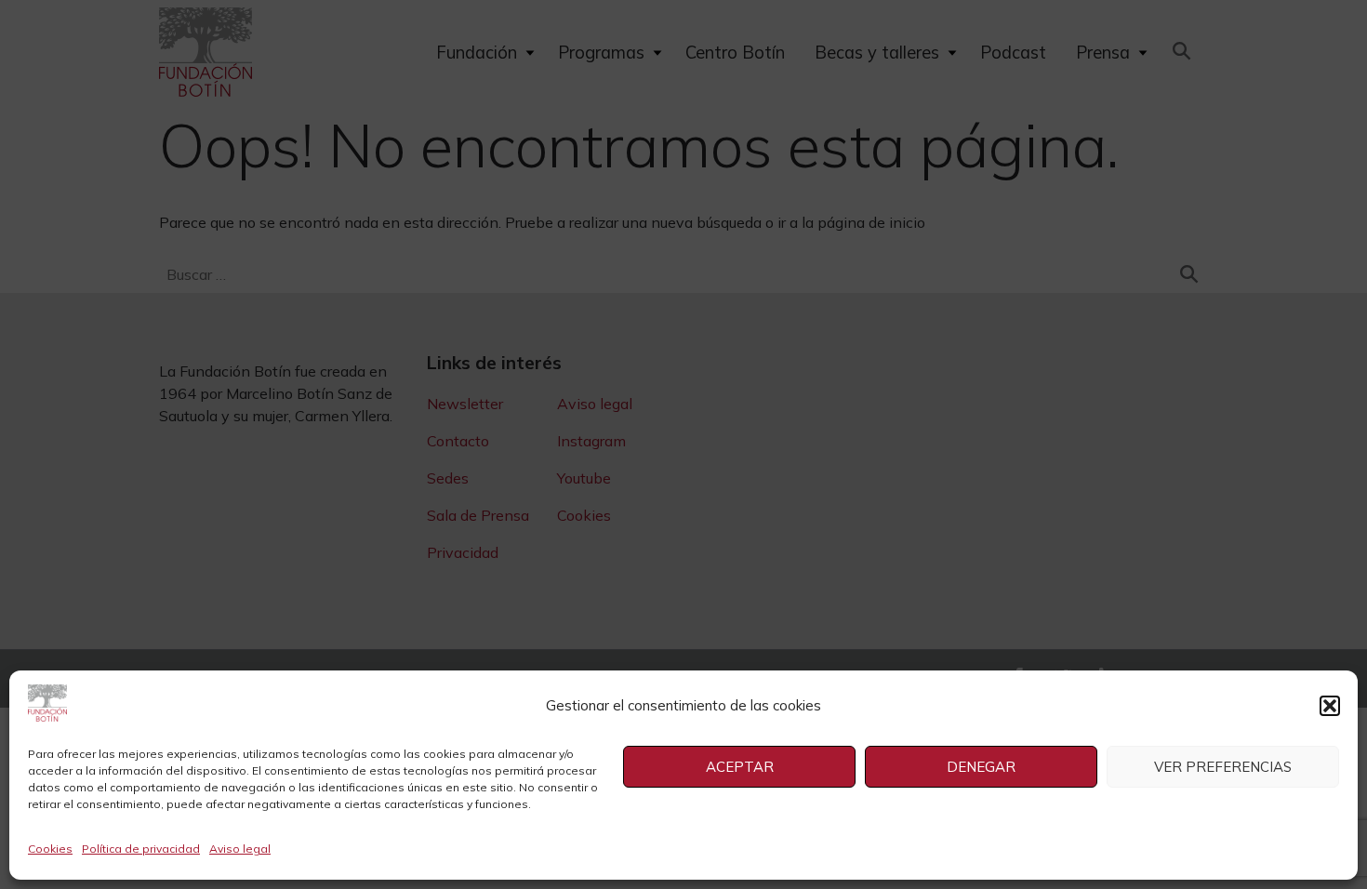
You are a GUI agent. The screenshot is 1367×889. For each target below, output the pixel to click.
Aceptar (740, 767)
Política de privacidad (141, 849)
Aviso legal (240, 849)
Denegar (981, 767)
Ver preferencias (1223, 767)
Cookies (50, 849)
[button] (1330, 706)
